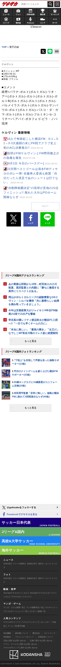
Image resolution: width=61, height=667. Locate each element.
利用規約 (7, 637)
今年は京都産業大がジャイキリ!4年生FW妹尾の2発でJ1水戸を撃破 (33, 312)
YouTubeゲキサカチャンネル (15, 593)
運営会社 (36, 633)
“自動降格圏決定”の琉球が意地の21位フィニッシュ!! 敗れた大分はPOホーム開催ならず (31, 192)
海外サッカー (43, 564)
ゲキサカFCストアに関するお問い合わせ (20, 648)
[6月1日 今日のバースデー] (32, 163)
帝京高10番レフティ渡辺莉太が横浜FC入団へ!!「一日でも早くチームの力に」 (33, 321)
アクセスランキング (29, 622)
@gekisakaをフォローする (21, 507)
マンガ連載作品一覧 (34, 607)
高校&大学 (31, 564)
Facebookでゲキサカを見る (21, 514)
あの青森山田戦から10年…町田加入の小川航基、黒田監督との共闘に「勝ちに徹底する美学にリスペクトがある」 (33, 287)
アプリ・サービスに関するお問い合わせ (20, 644)
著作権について (21, 633)
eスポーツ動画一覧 (38, 611)
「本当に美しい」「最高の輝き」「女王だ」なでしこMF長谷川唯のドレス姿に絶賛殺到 (33, 331)
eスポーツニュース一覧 (17, 611)
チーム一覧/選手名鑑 (16, 626)
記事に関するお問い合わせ (41, 641)
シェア (30, 223)
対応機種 (7, 633)
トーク (47, 223)
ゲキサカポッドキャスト (21, 597)
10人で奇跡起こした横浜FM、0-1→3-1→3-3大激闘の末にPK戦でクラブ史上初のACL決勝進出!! (31, 143)
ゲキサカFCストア (11, 622)
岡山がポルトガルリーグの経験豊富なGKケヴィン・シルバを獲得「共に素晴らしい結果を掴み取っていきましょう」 (33, 301)
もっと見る (30, 341)
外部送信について (45, 637)
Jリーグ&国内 (19, 564)
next (45, 206)
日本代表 (7, 564)
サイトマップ (49, 633)
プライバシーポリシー (24, 637)
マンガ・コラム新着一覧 (13, 607)
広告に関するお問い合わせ (14, 641)
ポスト (13, 223)
